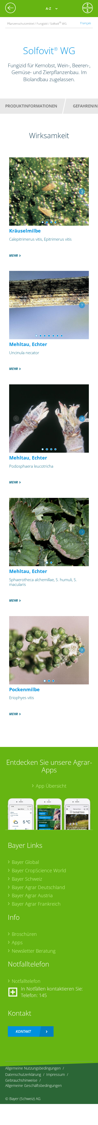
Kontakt (23, 1031)
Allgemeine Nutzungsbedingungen (33, 1068)
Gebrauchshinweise (21, 1080)
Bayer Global (25, 862)
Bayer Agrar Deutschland (38, 887)
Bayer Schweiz (27, 879)
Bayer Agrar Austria (32, 895)
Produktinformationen (31, 106)
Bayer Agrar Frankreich (36, 904)
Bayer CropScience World (39, 870)
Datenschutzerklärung (23, 1074)
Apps (17, 942)
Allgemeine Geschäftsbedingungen (33, 1085)
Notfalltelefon (26, 981)
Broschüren (24, 934)
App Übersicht (51, 786)
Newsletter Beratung (33, 951)
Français (85, 23)
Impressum (55, 1074)
